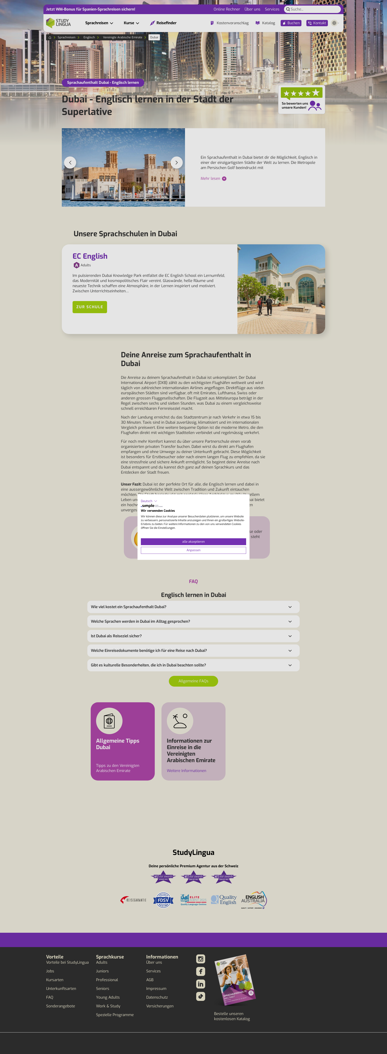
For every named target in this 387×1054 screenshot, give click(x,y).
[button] (149, 501)
